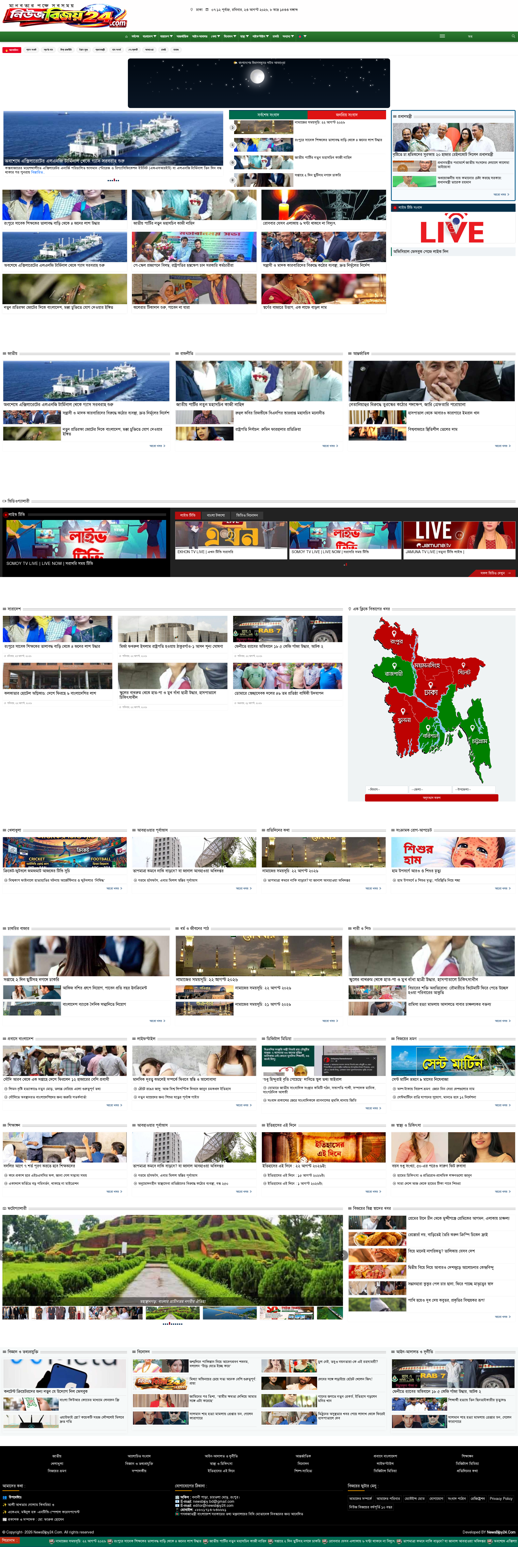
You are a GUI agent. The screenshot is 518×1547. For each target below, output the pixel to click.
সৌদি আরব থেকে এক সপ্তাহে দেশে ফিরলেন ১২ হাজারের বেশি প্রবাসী (56, 1079)
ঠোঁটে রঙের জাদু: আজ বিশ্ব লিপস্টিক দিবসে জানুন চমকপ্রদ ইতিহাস (184, 1089)
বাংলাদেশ (148, 36)
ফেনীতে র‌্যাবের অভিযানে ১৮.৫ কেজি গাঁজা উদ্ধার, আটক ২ (279, 646)
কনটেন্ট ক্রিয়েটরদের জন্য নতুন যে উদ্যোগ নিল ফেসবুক (46, 1391)
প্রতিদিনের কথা (277, 830)
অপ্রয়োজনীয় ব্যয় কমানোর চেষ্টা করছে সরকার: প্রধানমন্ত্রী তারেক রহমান (470, 180)
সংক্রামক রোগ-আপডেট (413, 830)
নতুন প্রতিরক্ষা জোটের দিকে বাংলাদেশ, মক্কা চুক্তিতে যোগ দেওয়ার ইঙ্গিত (58, 307)
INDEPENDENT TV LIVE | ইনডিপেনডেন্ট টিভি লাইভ (217, 552)
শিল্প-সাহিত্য (303, 1471)
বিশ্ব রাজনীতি (66, 49)
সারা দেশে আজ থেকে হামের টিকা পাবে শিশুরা (428, 1184)
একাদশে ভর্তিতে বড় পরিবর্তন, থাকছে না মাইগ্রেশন (43, 1184)
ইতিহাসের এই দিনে (280, 1125)
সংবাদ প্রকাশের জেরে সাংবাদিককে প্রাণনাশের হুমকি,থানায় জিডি (312, 1100)
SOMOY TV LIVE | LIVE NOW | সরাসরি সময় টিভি (49, 563)
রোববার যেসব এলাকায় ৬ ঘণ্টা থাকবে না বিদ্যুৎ (299, 223)
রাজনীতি (186, 353)
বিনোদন (228, 36)
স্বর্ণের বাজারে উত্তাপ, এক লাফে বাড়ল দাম (295, 307)
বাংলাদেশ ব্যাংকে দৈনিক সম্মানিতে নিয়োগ (94, 1004)
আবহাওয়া (149, 49)
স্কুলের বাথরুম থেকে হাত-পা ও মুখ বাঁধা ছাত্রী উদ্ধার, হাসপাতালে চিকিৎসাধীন (168, 695)
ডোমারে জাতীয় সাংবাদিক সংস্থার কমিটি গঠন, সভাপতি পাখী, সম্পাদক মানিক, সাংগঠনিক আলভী (319, 1090)
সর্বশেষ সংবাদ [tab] (268, 115)
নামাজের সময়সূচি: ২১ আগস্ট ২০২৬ (263, 1004)
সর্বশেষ (135, 36)
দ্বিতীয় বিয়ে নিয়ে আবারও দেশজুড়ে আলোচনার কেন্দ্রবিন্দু (451, 1267)
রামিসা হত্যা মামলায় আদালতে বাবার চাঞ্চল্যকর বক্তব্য (449, 1004)
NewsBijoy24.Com (501, 1532)
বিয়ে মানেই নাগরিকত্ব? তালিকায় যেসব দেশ (441, 1251)
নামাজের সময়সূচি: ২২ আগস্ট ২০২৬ (320, 122)
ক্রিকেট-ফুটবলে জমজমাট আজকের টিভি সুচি (36, 871)
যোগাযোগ (436, 1498)
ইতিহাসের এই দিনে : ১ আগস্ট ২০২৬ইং (295, 1184)
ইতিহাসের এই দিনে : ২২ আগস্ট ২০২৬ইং (294, 1166)
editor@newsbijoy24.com (213, 1505)
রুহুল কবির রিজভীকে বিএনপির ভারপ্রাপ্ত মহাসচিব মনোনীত (280, 413)
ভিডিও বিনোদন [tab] (247, 515)
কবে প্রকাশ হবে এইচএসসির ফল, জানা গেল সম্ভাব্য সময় (47, 1175)
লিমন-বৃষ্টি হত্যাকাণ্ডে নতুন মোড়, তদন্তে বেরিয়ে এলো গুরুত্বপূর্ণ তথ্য (54, 1089)
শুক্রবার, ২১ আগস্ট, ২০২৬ (249, 703)
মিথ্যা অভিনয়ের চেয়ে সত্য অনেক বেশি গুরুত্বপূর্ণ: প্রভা (223, 1381)
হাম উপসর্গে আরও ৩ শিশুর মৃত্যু (416, 871)
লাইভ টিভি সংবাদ (410, 207)
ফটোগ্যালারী (16, 1208)
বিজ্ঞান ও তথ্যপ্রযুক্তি (22, 1352)
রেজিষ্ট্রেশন (478, 1498)
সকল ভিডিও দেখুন (493, 573)
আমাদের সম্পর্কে (360, 1498)
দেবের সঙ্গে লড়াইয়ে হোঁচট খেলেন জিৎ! (345, 1379)
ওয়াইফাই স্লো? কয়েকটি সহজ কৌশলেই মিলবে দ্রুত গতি (92, 1419)
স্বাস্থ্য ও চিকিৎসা (408, 1125)
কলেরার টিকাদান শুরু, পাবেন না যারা (162, 307)
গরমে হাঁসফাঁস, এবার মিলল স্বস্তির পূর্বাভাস (167, 880)
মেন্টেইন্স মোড (415, 1498)
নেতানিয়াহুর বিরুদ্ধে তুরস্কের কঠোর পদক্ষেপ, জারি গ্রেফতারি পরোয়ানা (407, 404)
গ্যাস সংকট (31, 49)
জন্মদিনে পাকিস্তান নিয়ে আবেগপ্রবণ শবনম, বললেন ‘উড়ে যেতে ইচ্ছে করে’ (219, 1364)
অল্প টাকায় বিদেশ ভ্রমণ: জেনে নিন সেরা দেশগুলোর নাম (435, 1089)
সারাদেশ (164, 36)
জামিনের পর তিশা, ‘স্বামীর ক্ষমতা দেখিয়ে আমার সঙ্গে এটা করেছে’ (223, 1398)
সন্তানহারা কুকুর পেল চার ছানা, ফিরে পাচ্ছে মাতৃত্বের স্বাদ (450, 1284)
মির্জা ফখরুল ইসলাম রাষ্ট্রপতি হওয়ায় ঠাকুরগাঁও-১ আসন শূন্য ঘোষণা (171, 646)
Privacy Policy (501, 1498)
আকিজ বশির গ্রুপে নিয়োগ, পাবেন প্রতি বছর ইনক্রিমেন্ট (105, 988)
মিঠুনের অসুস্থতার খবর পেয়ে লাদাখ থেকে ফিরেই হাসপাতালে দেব (351, 1416)
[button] (108, 180)
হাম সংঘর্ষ (116, 49)
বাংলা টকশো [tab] (216, 515)
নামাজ (176, 49)
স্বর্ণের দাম (48, 49)
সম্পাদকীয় (139, 1471)
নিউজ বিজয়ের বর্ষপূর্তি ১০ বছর (370, 1507)
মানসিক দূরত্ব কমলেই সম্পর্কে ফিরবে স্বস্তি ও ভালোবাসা (174, 1079)
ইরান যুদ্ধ (83, 49)
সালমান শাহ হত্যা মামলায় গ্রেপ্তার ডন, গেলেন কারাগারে (221, 1416)
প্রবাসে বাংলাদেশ (19, 1039)
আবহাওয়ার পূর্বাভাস (152, 830)
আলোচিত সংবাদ (139, 1456)
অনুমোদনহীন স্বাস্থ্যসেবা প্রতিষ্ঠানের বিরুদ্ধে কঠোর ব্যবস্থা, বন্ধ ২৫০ (182, 1184)
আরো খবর (500, 194)
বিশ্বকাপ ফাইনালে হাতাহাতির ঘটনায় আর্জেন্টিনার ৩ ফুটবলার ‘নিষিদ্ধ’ (56, 880)
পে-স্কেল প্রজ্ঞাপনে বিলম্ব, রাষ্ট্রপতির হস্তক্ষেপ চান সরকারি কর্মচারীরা (184, 265)
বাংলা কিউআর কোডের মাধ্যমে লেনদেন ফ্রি (89, 1400)
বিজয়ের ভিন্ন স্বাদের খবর (371, 1208)
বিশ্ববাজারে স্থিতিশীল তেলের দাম (432, 429)
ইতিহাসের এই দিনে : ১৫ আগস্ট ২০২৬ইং (296, 1175)
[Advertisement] (201, 333)
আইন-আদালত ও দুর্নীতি (414, 1352)
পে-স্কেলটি (133, 49)
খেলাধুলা (13, 830)
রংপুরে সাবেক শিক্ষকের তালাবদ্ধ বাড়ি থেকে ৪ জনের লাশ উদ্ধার (62, 161)
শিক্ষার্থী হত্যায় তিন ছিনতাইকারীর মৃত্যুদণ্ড (477, 1400)
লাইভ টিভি (16, 514)
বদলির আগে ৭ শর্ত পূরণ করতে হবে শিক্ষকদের (39, 1166)
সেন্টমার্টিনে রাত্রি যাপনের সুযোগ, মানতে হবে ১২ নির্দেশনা (436, 1097)
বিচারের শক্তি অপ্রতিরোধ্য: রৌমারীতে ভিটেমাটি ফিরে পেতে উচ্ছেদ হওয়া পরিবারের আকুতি (458, 990)
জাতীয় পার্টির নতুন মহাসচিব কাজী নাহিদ (323, 158)
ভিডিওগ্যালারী (17, 501)
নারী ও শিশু (361, 928)
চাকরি (276, 36)
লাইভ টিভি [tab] (187, 515)
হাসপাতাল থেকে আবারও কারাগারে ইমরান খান (443, 413)
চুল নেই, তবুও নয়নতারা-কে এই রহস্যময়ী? (348, 1362)
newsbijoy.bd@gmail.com (213, 1501)
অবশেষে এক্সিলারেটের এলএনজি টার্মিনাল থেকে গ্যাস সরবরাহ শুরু (54, 265)
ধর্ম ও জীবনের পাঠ (194, 928)
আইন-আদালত (199, 36)
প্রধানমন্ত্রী (100, 49)
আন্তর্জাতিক (182, 36)
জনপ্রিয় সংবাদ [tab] (347, 115)
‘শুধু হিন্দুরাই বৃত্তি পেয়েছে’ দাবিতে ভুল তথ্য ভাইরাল (302, 1079)
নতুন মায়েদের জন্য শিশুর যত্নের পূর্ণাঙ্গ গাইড (168, 1097)
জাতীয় (11, 353)
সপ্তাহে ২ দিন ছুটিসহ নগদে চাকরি (318, 175)
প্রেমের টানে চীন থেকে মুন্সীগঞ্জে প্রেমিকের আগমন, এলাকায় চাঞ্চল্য (459, 1218)
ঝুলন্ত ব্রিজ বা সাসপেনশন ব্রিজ (173, 1301)
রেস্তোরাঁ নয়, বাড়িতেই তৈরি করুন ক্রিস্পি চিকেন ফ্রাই (448, 1234)
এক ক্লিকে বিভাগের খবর (371, 609)
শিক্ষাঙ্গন (13, 1125)
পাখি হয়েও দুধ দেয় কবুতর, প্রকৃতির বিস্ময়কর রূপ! (446, 1300)
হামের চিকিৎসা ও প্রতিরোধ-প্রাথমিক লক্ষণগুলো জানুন (434, 1175)
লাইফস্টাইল (259, 36)
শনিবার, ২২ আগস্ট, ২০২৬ (134, 656)
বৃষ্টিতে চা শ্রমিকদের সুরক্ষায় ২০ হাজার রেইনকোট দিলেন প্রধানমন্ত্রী (443, 154)
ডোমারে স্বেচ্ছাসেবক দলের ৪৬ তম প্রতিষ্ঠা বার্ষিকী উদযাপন (279, 693)
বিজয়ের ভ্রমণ (406, 1039)
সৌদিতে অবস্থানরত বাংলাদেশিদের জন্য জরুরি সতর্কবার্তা (47, 1097)
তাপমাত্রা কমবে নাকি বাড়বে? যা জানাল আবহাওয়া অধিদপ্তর (178, 871)
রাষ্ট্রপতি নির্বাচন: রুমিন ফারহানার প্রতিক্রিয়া (268, 429)
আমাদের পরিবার (388, 1498)
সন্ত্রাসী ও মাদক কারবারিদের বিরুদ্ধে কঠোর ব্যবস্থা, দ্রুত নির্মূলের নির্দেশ (316, 265)
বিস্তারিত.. (12, 172)
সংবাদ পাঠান (457, 1498)
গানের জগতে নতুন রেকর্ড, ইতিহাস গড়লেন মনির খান (347, 1398)
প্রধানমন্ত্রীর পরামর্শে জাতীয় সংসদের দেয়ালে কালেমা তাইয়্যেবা (473, 165)
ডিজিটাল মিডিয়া (278, 1039)
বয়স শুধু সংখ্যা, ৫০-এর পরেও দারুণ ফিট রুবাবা (429, 1166)
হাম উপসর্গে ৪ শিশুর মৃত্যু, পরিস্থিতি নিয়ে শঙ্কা (428, 880)
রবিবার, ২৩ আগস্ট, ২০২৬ (19, 656)
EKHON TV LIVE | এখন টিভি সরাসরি (319, 552)
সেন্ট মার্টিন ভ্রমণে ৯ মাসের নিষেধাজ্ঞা (420, 1079)
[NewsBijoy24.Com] (64, 15)
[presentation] (343, 1255)
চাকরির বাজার (17, 928)
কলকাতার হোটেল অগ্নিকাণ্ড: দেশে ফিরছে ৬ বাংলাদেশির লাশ (50, 693)
